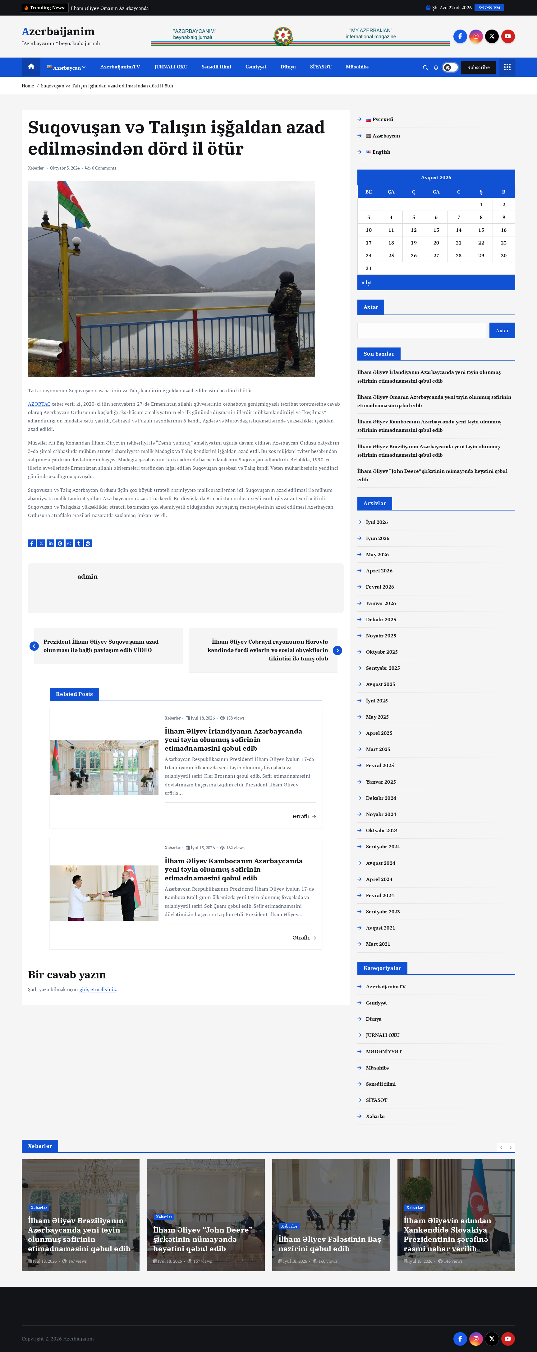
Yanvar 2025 (381, 781)
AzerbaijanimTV (120, 66)
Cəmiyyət (256, 66)
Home (28, 85)
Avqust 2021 (380, 927)
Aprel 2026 (379, 570)
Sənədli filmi (216, 66)
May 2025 (377, 716)
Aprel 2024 (379, 879)
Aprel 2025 (379, 733)
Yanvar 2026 (381, 603)
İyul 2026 (377, 522)
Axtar (371, 306)
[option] (81, 1215)
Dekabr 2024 (381, 798)
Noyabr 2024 (381, 814)
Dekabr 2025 (381, 619)
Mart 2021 (378, 943)
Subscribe (478, 67)
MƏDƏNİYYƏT (384, 1051)
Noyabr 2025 (381, 635)
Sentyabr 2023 (383, 911)
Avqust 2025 (380, 684)
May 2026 (377, 554)
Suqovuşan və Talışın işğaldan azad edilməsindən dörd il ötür (107, 85)
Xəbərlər (36, 168)
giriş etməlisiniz (98, 989)
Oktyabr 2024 (382, 830)
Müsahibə (357, 66)
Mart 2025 (378, 749)
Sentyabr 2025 (383, 667)
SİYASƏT (321, 66)
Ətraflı (302, 816)
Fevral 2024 (380, 895)
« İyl (367, 282)
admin (88, 576)
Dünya (288, 66)
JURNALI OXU (171, 66)
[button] (501, 1147)
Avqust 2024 (380, 863)
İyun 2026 (377, 538)
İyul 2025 (377, 700)
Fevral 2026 (380, 586)
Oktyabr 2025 (382, 651)
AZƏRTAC (39, 403)
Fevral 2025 (380, 765)
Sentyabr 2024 (383, 846)
